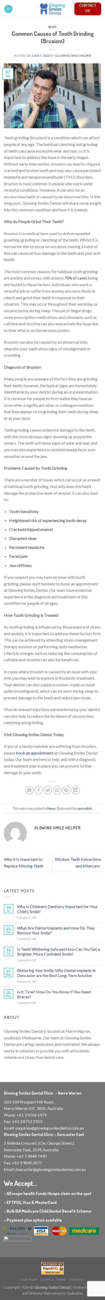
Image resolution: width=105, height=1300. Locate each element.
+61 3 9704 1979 (32, 1114)
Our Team (28, 1279)
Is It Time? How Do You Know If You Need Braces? (54, 994)
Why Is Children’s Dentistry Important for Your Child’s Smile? (57, 909)
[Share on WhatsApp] (29, 790)
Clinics (47, 1279)
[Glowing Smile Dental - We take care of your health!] (53, 9)
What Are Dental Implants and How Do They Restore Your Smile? (56, 930)
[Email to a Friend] (57, 790)
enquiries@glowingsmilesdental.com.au (49, 1127)
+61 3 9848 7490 (32, 1156)
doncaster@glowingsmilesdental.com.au (50, 1169)
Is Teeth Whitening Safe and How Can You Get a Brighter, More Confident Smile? (58, 951)
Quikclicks (75, 1293)
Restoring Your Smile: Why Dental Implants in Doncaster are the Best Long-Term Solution (56, 973)
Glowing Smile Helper (73, 55)
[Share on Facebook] (38, 790)
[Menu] (8, 9)
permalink (84, 808)
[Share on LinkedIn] (75, 790)
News (52, 27)
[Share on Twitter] (48, 790)
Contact (77, 1279)
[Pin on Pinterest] (66, 790)
